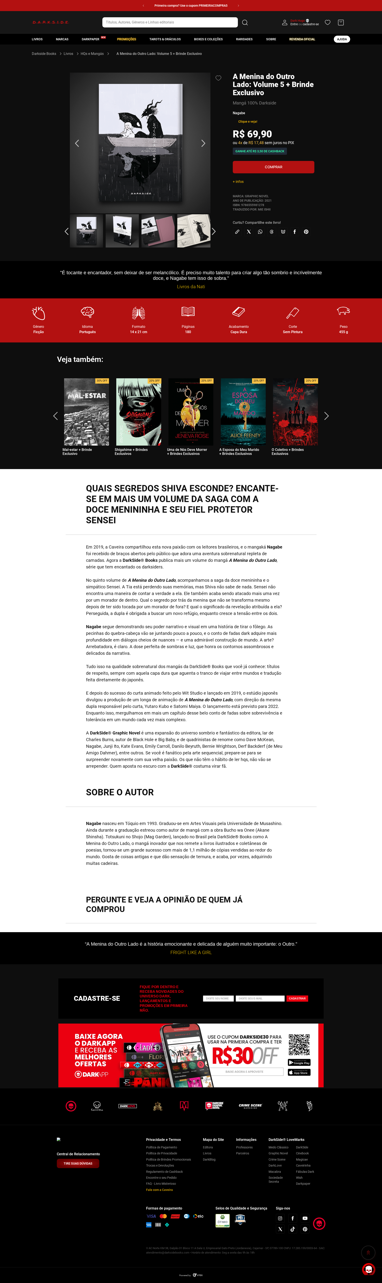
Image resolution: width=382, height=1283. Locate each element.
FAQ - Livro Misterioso (161, 1183)
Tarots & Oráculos (165, 39)
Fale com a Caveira (159, 1190)
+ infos (238, 182)
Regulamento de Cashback (164, 1171)
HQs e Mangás (92, 54)
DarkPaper (90, 39)
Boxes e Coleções (208, 39)
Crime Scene (277, 1159)
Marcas (62, 39)
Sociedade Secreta (276, 1179)
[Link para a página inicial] (46, 54)
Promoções (126, 39)
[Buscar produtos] (245, 22)
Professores (244, 1147)
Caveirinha (303, 1165)
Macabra (275, 1171)
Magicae (302, 1159)
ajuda (342, 39)
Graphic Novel (278, 1153)
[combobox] (175, 22)
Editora (208, 1147)
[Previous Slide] (143, 5)
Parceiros (242, 1153)
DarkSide (302, 1147)
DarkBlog (209, 1159)
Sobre (271, 39)
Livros (37, 39)
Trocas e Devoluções (160, 1165)
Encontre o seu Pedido (161, 1177)
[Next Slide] (238, 5)
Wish (299, 1177)
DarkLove (275, 1165)
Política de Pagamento (161, 1147)
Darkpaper (303, 1183)
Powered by (185, 1275)
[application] (369, 1270)
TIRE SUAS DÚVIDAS (78, 1163)
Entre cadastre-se (304, 24)
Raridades (244, 39)
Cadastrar (297, 998)
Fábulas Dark (305, 1171)
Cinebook (302, 1153)
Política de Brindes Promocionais (168, 1159)
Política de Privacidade (161, 1153)
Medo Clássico (278, 1147)
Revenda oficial (302, 39)
